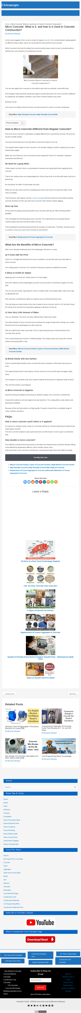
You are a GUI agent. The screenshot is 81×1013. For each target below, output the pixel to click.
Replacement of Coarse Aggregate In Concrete (35, 237)
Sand (5, 866)
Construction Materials (11, 900)
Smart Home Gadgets (11, 841)
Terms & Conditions (68, 988)
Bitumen (6, 883)
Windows (7, 809)
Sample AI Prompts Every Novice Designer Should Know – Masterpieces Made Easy (41, 658)
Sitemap (68, 991)
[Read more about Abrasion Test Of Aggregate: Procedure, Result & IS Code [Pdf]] (22, 716)
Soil (5, 880)
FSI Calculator (13, 985)
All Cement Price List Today (13, 859)
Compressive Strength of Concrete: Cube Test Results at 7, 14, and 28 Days (57, 728)
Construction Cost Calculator (9, 981)
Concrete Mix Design (11, 893)
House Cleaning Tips (11, 844)
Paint (5, 806)
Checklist (7, 886)
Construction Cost (10, 897)
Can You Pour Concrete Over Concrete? (40, 586)
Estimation (7, 890)
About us (68, 974)
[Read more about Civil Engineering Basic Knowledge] (59, 746)
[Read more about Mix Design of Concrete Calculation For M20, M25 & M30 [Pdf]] (22, 746)
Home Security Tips (10, 837)
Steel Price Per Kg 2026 (12, 873)
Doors (6, 799)
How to (6, 855)
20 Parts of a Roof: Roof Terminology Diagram (40, 561)
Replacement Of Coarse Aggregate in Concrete (40, 632)
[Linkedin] (36, 482)
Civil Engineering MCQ (12, 904)
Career (68, 980)
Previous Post (9, 694)
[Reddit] (33, 482)
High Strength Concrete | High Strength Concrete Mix (38, 114)
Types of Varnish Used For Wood (40, 678)
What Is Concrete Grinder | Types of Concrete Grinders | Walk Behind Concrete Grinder (42, 465)
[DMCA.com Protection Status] (41, 1011)
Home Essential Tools (11, 823)
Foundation (8, 816)
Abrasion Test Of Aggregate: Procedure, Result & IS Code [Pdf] (22, 727)
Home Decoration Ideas (12, 820)
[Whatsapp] (52, 482)
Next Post (73, 694)
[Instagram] (34, 1005)
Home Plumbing (9, 830)
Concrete (7, 862)
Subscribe (40, 987)
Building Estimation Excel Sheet (12, 992)
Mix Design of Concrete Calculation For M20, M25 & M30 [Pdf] (21, 757)
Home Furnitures (9, 827)
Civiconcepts (10, 5)
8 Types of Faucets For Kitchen (40, 610)
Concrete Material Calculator (9, 975)
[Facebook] (25, 482)
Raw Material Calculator (12, 971)
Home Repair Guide (11, 834)
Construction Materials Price (13, 907)
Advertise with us (68, 977)
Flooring (6, 813)
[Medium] (49, 1005)
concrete (47, 40)
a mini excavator (38, 198)
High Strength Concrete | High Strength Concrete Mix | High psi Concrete (37, 467)
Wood (6, 803)
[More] (56, 482)
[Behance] (37, 1005)
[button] (13, 955)
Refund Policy (68, 985)
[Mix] (48, 482)
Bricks (6, 876)
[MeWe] (44, 482)
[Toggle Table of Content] (21, 123)
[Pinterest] (40, 482)
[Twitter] (29, 482)
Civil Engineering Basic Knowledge (56, 756)
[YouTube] (46, 1005)
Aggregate (7, 869)
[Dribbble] (40, 1005)
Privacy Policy (68, 982)
